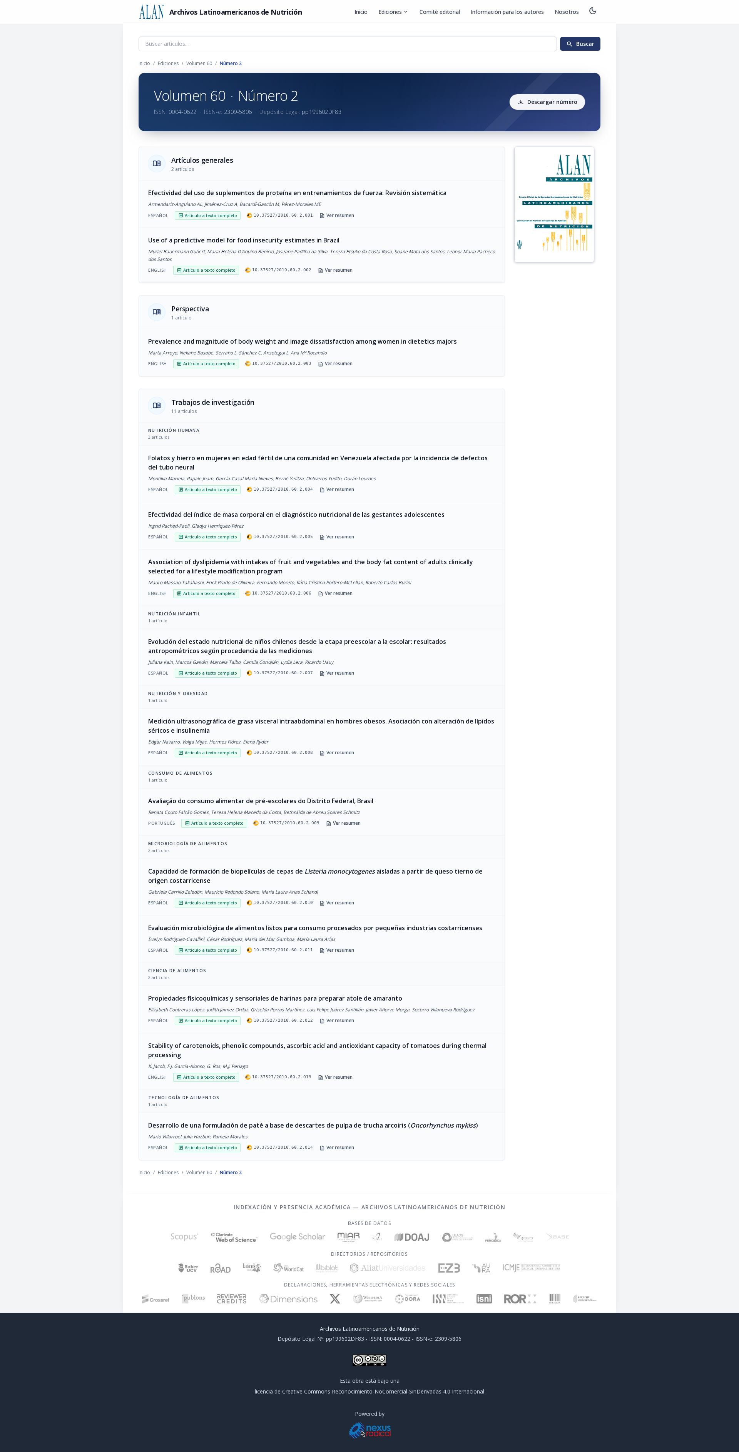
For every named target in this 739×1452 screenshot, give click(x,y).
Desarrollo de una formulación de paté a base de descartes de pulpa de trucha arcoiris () (313, 1125)
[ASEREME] (585, 1298)
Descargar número (547, 102)
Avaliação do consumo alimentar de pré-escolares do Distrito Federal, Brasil (260, 801)
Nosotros (567, 11)
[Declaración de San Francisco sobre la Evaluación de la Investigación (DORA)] (407, 1298)
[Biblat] (327, 1268)
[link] (322, 203)
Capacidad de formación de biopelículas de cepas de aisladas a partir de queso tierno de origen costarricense (315, 876)
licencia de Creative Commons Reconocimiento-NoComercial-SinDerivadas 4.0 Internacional (369, 1391)
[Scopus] (184, 1237)
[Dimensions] (288, 1298)
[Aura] (481, 1268)
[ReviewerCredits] (232, 1298)
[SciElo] (377, 1237)
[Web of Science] (234, 1237)
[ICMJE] (531, 1268)
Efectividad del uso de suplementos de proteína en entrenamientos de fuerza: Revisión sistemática (297, 193)
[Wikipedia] (368, 1298)
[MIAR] (348, 1237)
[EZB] (449, 1268)
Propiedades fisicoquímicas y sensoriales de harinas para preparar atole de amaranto (275, 998)
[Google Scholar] (297, 1237)
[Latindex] (252, 1268)
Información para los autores (507, 11)
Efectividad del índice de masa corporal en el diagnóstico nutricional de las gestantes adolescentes (296, 514)
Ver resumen (336, 215)
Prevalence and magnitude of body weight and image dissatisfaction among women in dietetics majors (302, 341)
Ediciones (393, 12)
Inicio (361, 11)
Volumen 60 (199, 63)
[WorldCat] (288, 1268)
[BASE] (557, 1237)
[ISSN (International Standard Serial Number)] (448, 1298)
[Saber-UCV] (188, 1268)
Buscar (580, 44)
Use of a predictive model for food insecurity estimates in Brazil (243, 240)
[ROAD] (220, 1268)
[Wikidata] (554, 1298)
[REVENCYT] (523, 1237)
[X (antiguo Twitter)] (335, 1298)
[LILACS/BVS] (457, 1237)
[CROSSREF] (155, 1298)
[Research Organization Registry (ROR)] (520, 1298)
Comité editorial (440, 11)
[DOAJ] (412, 1237)
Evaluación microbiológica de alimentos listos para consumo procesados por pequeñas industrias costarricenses (315, 928)
